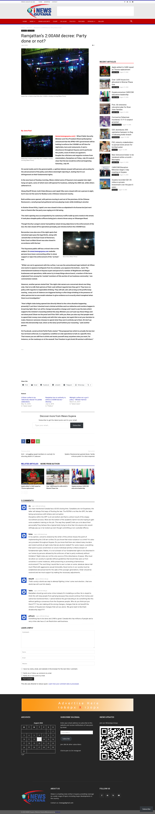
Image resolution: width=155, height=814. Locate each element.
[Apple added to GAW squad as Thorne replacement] (32, 476)
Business (29, 28)
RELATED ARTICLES (29, 464)
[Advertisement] (95, 11)
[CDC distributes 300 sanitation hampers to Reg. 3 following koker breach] (105, 134)
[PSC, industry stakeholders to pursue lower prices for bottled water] (105, 146)
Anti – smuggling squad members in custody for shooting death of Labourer (38, 455)
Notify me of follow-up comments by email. (37, 673)
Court (55, 21)
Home (40, 2)
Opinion (91, 21)
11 (29, 739)
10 (24, 739)
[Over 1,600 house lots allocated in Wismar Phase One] (57, 476)
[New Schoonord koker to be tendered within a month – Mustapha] (105, 159)
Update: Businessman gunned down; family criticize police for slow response (80, 455)
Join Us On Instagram (73, 751)
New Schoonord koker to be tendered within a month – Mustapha (123, 157)
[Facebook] (125, 1)
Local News (31, 30)
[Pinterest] (33, 441)
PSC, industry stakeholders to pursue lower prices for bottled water (122, 144)
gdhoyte (32, 616)
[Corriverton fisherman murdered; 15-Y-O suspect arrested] (105, 121)
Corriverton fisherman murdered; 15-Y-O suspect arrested (122, 119)
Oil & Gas (63, 21)
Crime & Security (44, 21)
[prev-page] (22, 492)
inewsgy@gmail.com (66, 803)
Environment (115, 137)
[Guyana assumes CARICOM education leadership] (83, 476)
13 (39, 739)
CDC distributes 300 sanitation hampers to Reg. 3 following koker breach (122, 132)
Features (81, 21)
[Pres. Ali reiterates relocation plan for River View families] (105, 109)
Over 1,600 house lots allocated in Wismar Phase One (122, 82)
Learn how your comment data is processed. (64, 684)
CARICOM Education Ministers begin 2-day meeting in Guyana (120, 169)
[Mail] (127, 1)
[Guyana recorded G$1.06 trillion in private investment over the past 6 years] (105, 184)
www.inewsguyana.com (39, 251)
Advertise (47, 2)
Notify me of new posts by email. (34, 675)
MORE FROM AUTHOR (50, 464)
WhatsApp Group (112, 723)
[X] (28, 441)
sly (30, 506)
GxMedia (57, 812)
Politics (72, 21)
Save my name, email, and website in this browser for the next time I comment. (50, 669)
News (32, 21)
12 (34, 739)
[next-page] (26, 492)
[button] (131, 22)
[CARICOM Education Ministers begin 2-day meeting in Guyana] (105, 171)
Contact (54, 2)
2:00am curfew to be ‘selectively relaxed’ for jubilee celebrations (31, 400)
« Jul (22, 754)
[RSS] (130, 1)
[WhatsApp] (38, 441)
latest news (25, 483)
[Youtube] (132, 1)
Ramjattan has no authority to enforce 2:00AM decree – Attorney (55, 400)
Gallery (101, 21)
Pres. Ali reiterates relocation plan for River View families (121, 107)
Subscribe (77, 425)
